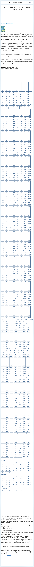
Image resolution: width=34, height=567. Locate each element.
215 (14, 131)
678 (10, 242)
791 (14, 269)
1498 (20, 456)
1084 (16, 342)
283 (29, 146)
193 (21, 125)
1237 (11, 385)
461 (6, 190)
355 (29, 163)
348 (3, 163)
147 (29, 113)
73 (2, 98)
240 (17, 136)
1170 (24, 365)
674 (25, 240)
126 (10, 110)
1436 (24, 438)
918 (10, 300)
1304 (28, 402)
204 (3, 129)
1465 (28, 446)
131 (29, 110)
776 (17, 265)
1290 (28, 398)
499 (29, 198)
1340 (3, 413)
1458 (28, 444)
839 (14, 281)
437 (6, 185)
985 (21, 315)
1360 (28, 417)
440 (17, 185)
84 (9, 100)
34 (23, 88)
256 (17, 140)
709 (6, 250)
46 (2, 92)
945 (21, 306)
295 (14, 150)
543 (14, 210)
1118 (11, 352)
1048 (11, 333)
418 (25, 179)
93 (9, 102)
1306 (7, 404)
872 (17, 288)
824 (17, 277)
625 (21, 229)
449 (21, 186)
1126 (15, 354)
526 (10, 206)
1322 (16, 408)
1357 (16, 417)
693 (6, 246)
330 (25, 158)
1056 (16, 335)
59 (16, 94)
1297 (28, 400)
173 (6, 121)
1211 (20, 377)
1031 (28, 327)
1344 (20, 413)
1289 (24, 398)
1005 (7, 321)
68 (16, 96)
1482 (11, 452)
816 (17, 275)
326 (10, 158)
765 (6, 263)
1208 (7, 377)
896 (17, 294)
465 (21, 190)
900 (3, 296)
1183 (20, 369)
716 (3, 252)
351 (14, 163)
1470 (20, 448)
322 (25, 156)
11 (6, 85)
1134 (20, 356)
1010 (28, 321)
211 (29, 129)
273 (21, 144)
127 (14, 110)
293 (6, 150)
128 (17, 110)
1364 (16, 419)
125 (6, 110)
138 (25, 111)
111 (13, 106)
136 (17, 111)
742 (10, 258)
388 (3, 173)
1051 (24, 333)
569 (21, 215)
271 (14, 144)
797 (6, 271)
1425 (7, 437)
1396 (3, 429)
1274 (20, 394)
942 (10, 306)
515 (29, 202)
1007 (16, 321)
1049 (16, 333)
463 (14, 190)
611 (29, 225)
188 (3, 125)
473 (21, 192)
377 (21, 169)
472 (17, 192)
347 (29, 161)
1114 (23, 350)
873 (21, 288)
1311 (28, 404)
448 (17, 186)
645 (6, 235)
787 (29, 267)
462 (10, 190)
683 (29, 242)
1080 (28, 340)
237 (6, 136)
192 (17, 125)
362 (25, 165)
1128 (24, 354)
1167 (11, 365)
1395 (28, 427)
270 (10, 144)
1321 (11, 408)
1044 (24, 331)
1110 (7, 350)
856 (17, 285)
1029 (20, 327)
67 (13, 96)
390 (10, 173)
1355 (7, 417)
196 (3, 127)
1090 (11, 344)
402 (25, 175)
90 (30, 100)
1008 (20, 321)
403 (29, 175)
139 (29, 111)
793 (21, 269)
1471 (24, 448)
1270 (3, 394)
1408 (24, 431)
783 (14, 267)
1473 (3, 450)
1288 (20, 398)
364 (3, 167)
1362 (7, 419)
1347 (3, 415)
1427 (16, 437)
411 (29, 177)
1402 (28, 429)
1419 (11, 435)
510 (10, 202)
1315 (16, 406)
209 (21, 129)
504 (17, 200)
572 (3, 217)
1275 (24, 394)
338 (25, 160)
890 (25, 292)
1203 (16, 375)
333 (6, 160)
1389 (3, 427)
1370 (11, 421)
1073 (28, 338)
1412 (11, 433)
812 (3, 275)
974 (10, 313)
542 (10, 210)
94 (13, 102)
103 (14, 104)
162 (25, 117)
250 (25, 138)
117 (6, 108)
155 (29, 115)
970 (25, 311)
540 (3, 210)
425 (21, 181)
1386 (20, 425)
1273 (16, 394)
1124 (7, 354)
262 (10, 142)
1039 (3, 331)
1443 (24, 440)
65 (6, 96)
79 (23, 98)
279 (14, 146)
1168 (15, 365)
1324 (24, 408)
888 (17, 292)
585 (21, 219)
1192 (28, 371)
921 (21, 300)
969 (21, 311)
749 (6, 260)
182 (10, 123)
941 (6, 306)
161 (21, 117)
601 (21, 223)
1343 (16, 413)
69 (20, 96)
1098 (16, 346)
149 (6, 115)
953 (21, 308)
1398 (11, 429)
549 (6, 211)
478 (10, 194)
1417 (3, 435)
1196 (15, 373)
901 (6, 296)
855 (14, 285)
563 (29, 213)
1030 (24, 327)
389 (6, 173)
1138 (7, 358)
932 (3, 304)
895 (14, 294)
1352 (24, 415)
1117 (7, 352)
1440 (11, 440)
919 (14, 300)
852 (3, 285)
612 (3, 227)
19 (2, 86)
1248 (28, 387)
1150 (28, 360)
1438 (3, 440)
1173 (7, 367)
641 (21, 233)
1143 (28, 358)
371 (29, 167)
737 (21, 256)
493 (6, 198)
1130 (3, 356)
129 (21, 110)
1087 (28, 342)
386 (25, 171)
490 (25, 196)
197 (6, 127)
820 (3, 277)
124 (3, 110)
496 (17, 198)
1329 (16, 410)
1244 (11, 387)
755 (29, 260)
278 (10, 146)
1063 (16, 336)
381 (6, 171)
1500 (28, 456)
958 (10, 310)
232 (17, 135)
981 (6, 315)
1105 (15, 348)
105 (21, 104)
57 (9, 94)
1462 (16, 446)
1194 (7, 373)
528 (17, 206)
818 (25, 275)
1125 (11, 354)
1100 (24, 346)
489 (21, 196)
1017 (28, 323)
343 (14, 161)
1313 (7, 406)
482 (25, 194)
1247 (24, 387)
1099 (20, 346)
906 (25, 296)
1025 (3, 327)
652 (3, 236)
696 (17, 246)
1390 (7, 427)
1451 (28, 442)
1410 (3, 433)
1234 (28, 383)
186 (25, 123)
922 (25, 300)
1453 (7, 444)
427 (29, 181)
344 (17, 161)
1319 (3, 408)
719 (14, 252)
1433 (11, 438)
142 (10, 113)
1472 (28, 448)
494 (10, 198)
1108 (28, 348)
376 (17, 169)
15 (20, 85)
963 (29, 310)
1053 (3, 335)
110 (10, 106)
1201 (7, 375)
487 (14, 196)
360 (17, 165)
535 (14, 208)
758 (10, 261)
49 (13, 92)
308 (3, 154)
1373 (24, 421)
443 (29, 185)
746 (25, 258)
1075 (7, 340)
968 (17, 311)
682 (25, 242)
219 (29, 131)
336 (17, 160)
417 (21, 179)
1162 (20, 363)
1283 (28, 396)
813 (6, 275)
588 (3, 221)
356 (3, 165)
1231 (16, 383)
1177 (24, 367)
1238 (16, 385)
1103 (7, 348)
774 (10, 265)
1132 (11, 356)
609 (21, 225)
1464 (24, 446)
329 (21, 158)
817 (21, 275)
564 (3, 215)
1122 (27, 352)
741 (6, 258)
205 (6, 129)
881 (21, 290)
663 (14, 238)
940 (3, 306)
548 (3, 211)
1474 (7, 450)
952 (17, 308)
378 (25, 169)
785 (21, 267)
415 (14, 179)
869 (6, 288)
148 (3, 115)
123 (28, 108)
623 (14, 229)
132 (3, 111)
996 (3, 319)
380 (3, 171)
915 (29, 298)
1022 (20, 325)
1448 (16, 442)
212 (3, 131)
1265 (11, 392)
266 (25, 142)
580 (3, 219)
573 (6, 217)
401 (21, 175)
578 (25, 217)
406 (10, 177)
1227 (28, 381)
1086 (24, 342)
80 (27, 98)
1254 (24, 388)
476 (3, 194)
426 (25, 181)
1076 (11, 340)
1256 (3, 390)
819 (29, 275)
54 (30, 92)
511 (14, 202)
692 (3, 246)
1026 (7, 327)
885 (6, 292)
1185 (28, 369)
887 (14, 292)
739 (29, 256)
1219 (24, 379)
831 (14, 279)
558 (10, 213)
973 (6, 313)
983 (14, 315)
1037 (24, 329)
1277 (3, 396)
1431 (3, 438)
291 (29, 148)
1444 (28, 440)
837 (6, 281)
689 (21, 244)
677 (6, 242)
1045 (28, 331)
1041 (11, 331)
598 (10, 223)
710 (10, 250)
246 (10, 138)
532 (3, 208)
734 (10, 256)
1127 (20, 354)
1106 (20, 348)
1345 (24, 413)
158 (10, 117)
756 (3, 261)
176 (17, 121)
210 (25, 129)
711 (14, 250)
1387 (24, 425)
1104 (11, 348)
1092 (20, 344)
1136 (28, 356)
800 (17, 271)
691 (29, 244)
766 (10, 263)
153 (21, 115)
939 (29, 304)
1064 (20, 336)
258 (25, 140)
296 (17, 150)
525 (6, 206)
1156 (24, 362)
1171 (28, 365)
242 (25, 136)
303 (14, 152)
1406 (16, 431)
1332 (28, 410)
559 (14, 213)
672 (17, 240)
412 (3, 179)
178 (25, 121)
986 (25, 315)
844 (3, 283)
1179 (3, 369)
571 (29, 215)
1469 (16, 448)
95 (16, 102)
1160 (11, 363)
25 (23, 86)
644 (3, 235)
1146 (11, 360)
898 (25, 294)
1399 (16, 429)
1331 (24, 410)
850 (25, 283)
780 (3, 267)
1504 (16, 458)
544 (17, 210)
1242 (3, 387)
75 (9, 98)
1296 (24, 400)
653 (6, 236)
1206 (28, 375)
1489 (11, 454)
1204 (20, 375)
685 (6, 244)
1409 (28, 431)
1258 (11, 390)
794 (25, 269)
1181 (11, 369)
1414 (20, 433)
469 (6, 192)
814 (10, 275)
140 (3, 113)
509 (6, 202)
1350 (16, 415)
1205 (24, 375)
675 (29, 240)
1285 (7, 398)
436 (3, 185)
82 (2, 100)
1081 (3, 342)
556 (3, 213)
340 (3, 161)
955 (29, 308)
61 (23, 94)
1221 (3, 381)
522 (25, 204)
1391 (11, 427)
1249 (3, 388)
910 (10, 298)
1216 (11, 379)
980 (3, 315)
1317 (24, 406)
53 (27, 92)
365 (6, 167)
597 (6, 223)
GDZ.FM (7, 2)
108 (3, 106)
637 (6, 233)
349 (6, 163)
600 (17, 223)
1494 (3, 456)
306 (25, 152)
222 (10, 133)
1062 (11, 336)
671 (14, 240)
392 (17, 173)
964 (3, 311)
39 (9, 90)
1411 (7, 433)
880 (17, 290)
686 (10, 244)
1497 (16, 456)
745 (21, 258)
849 (21, 283)
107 (29, 104)
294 (10, 150)
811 (29, 273)
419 (29, 179)
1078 (20, 340)
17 (27, 85)
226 (25, 133)
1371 (16, 421)
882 (25, 290)
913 (21, 298)
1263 (3, 392)
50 (16, 92)
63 (30, 94)
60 (20, 94)
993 (21, 317)
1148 (20, 360)
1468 (11, 448)
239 (14, 136)
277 (6, 146)
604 (3, 225)
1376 (7, 423)
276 (3, 146)
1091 (16, 344)
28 (2, 88)
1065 (24, 336)
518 (10, 204)
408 (17, 177)
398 (10, 175)
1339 (28, 412)
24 (20, 86)
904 (17, 296)
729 (21, 254)
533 (6, 208)
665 (21, 238)
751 (14, 260)
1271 (7, 394)
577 (21, 217)
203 (29, 127)
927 (14, 302)
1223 (11, 381)
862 (10, 286)
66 (9, 96)
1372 (20, 421)
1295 (20, 400)
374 (10, 169)
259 (29, 140)
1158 (3, 363)
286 (10, 148)
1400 (20, 429)
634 (25, 231)
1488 (7, 454)
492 (3, 198)
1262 (28, 390)
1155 (20, 362)
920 (17, 300)
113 (21, 106)
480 (17, 194)
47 (6, 92)
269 (6, 144)
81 (30, 98)
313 (21, 154)
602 (25, 223)
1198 (24, 373)
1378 (16, 423)
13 (13, 85)
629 (6, 231)
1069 (11, 338)
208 (17, 129)
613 (6, 227)
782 (10, 267)
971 (29, 311)
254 (10, 140)
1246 (20, 387)
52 (23, 92)
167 (14, 119)
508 (3, 202)
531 (29, 206)
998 (10, 319)
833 (21, 279)
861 (6, 286)
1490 (16, 454)
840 (17, 281)
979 (29, 313)
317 (6, 156)
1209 (11, 377)
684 (3, 244)
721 (21, 252)
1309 (20, 404)
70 (23, 96)
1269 (28, 392)
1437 (28, 438)
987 (29, 315)
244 (3, 138)
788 (3, 269)
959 (14, 310)
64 (2, 96)
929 (21, 302)
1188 (11, 371)
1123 (3, 354)
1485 (24, 452)
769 (21, 263)
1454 (11, 444)
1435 (20, 438)
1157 (28, 362)
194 (25, 125)
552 (17, 211)
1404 (7, 431)
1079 (24, 340)
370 (25, 167)
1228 (3, 383)
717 (6, 252)
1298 (3, 402)
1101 (28, 346)
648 (17, 235)
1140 (15, 358)
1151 (3, 362)
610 (25, 225)
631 (14, 231)
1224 (16, 381)
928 (17, 302)
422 (10, 181)
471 (14, 192)
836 (3, 281)
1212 (24, 377)
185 (21, 123)
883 (29, 290)
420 (3, 181)
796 (3, 271)
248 (17, 138)
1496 (11, 456)
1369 (7, 421)
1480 (3, 452)
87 (20, 100)
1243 (7, 387)
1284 (3, 398)
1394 (24, 427)
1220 (28, 379)
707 (29, 248)
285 (6, 148)
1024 (28, 325)
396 (3, 175)
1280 (16, 396)
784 (17, 267)
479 (14, 194)
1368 (3, 421)
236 (3, 136)
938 (25, 304)
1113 (19, 350)
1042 (16, 331)
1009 (24, 321)
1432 (7, 438)
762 (25, 261)
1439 (7, 440)
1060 (3, 336)
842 (25, 281)
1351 (20, 415)
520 (17, 204)
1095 (3, 346)
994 (25, 317)
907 (29, 296)
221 (6, 133)
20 (6, 86)
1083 (11, 342)
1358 (20, 417)
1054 (7, 335)
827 (29, 277)
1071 (20, 338)
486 (10, 196)
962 (25, 310)
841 (21, 281)
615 (14, 227)
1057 (20, 335)
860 (3, 286)
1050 (20, 333)
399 (14, 175)
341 (6, 161)
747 (29, 258)
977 (21, 313)
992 (17, 317)
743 (14, 258)
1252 (16, 388)
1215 (7, 379)
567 (14, 215)
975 (14, 313)
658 (25, 236)
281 (21, 146)
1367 (28, 419)
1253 (20, 388)
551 (14, 211)
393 (21, 173)
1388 (28, 425)
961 (21, 310)
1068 (7, 338)
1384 (11, 425)
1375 (3, 423)
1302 (20, 402)
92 (6, 102)
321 (21, 156)
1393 (20, 427)
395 (29, 173)
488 (17, 196)
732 (3, 256)
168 (17, 119)
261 (6, 142)
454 (10, 188)
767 (14, 263)
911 (14, 298)
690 (25, 244)
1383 (7, 425)
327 (14, 158)
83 (6, 100)
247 (14, 138)
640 (17, 233)
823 (14, 277)
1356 (11, 417)
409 (21, 177)
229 (6, 135)
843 (29, 281)
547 (29, 210)
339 (29, 160)
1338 (24, 412)
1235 (3, 385)
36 (30, 88)
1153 (11, 362)
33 (20, 88)
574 (10, 217)
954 (25, 308)
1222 (7, 381)
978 (25, 313)
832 (17, 279)
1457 (24, 444)
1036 (20, 329)
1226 (24, 381)
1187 (7, 371)
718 (10, 252)
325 (6, 158)
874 (25, 288)
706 (25, 248)
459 (29, 188)
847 (14, 283)
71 (27, 96)
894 (10, 294)
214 (10, 131)
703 (14, 248)
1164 (28, 363)
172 (3, 121)
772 (3, 265)
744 (17, 258)
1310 (24, 404)
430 (10, 183)
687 (14, 244)
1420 (16, 435)
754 (25, 260)
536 (17, 208)
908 (3, 298)
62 (27, 94)
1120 (19, 352)
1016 (24, 323)
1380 (24, 423)
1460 (7, 446)
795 (29, 269)
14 (16, 85)
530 (25, 206)
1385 (16, 425)
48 (9, 92)
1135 (24, 356)
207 (14, 129)
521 (21, 204)
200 (17, 127)
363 (29, 165)
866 (25, 286)
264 (17, 142)
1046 (3, 333)
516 (3, 204)
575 (14, 217)
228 (3, 135)
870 (10, 288)
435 (29, 183)
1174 (11, 367)
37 (2, 90)
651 (29, 235)
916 (3, 300)
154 (25, 115)
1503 (11, 458)
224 (17, 133)
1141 (20, 358)
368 (17, 167)
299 (29, 150)
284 (3, 148)
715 (29, 250)
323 (29, 156)
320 (17, 156)
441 (21, 185)
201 (21, 127)
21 (9, 86)
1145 (7, 360)
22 (13, 86)
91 (2, 102)
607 (14, 225)
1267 (20, 392)
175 (14, 121)
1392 (16, 427)
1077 (16, 340)
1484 (20, 452)
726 (10, 254)
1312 (3, 406)
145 (21, 113)
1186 (3, 371)
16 (23, 85)
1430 (28, 437)
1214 (3, 379)
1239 (20, 385)
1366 (24, 419)
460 (3, 190)
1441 (16, 440)
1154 (15, 362)
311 (14, 154)
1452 (3, 444)
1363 (11, 419)
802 (25, 271)
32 (16, 88)
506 (25, 200)
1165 (3, 365)
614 (10, 227)
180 (3, 123)
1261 (24, 390)
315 (29, 154)
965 (6, 311)
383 (14, 171)
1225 (20, 381)
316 (3, 156)
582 (10, 219)
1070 (16, 338)
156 (3, 117)
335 (14, 160)
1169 (20, 365)
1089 (7, 344)
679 (14, 242)
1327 (7, 410)
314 (25, 154)
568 (17, 215)
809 (21, 273)
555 (29, 211)
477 (6, 194)
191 (14, 125)
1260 (20, 390)
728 (17, 254)
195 (29, 125)
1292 (7, 400)
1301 (16, 402)
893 (6, 294)
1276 (28, 394)
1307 (11, 404)
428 (3, 183)
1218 (20, 379)
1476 (16, 450)
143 (14, 113)
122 (25, 108)
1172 (3, 367)
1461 (11, 446)
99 (30, 102)
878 (10, 290)
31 (13, 88)
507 (29, 200)
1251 (11, 388)
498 (25, 198)
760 (17, 261)
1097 (11, 346)
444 (3, 186)
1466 (3, 448)
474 (25, 192)
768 (17, 263)
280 (17, 146)
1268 (24, 392)
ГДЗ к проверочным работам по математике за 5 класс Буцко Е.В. (10, 67)
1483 (16, 452)
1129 (28, 354)
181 (6, 123)
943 (14, 306)
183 (14, 123)
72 (30, 96)
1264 (7, 392)
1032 (3, 329)
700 (3, 248)
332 (3, 160)
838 (10, 281)
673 (21, 240)
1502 (7, 458)
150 (10, 115)
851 (29, 283)
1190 (20, 371)
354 (25, 163)
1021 (16, 325)
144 (17, 113)
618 (25, 227)
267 (29, 142)
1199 (28, 373)
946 (25, 306)
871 (14, 288)
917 (6, 300)
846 (10, 283)
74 (6, 98)
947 (29, 306)
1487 (3, 454)
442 (25, 185)
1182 (15, 369)
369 (21, 167)
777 (21, 265)
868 (3, 288)
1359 (24, 417)
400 (17, 175)
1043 (20, 331)
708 (3, 250)
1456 (20, 444)
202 (25, 127)
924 (3, 302)
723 (29, 252)
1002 (26, 319)
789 (6, 269)
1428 (20, 437)
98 (27, 102)
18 (30, 85)
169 (21, 119)
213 (6, 131)
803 (29, 271)
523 (29, 204)
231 (14, 135)
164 (3, 119)
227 (29, 133)
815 (14, 275)
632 (17, 231)
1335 (11, 412)
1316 (20, 406)
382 (10, 171)
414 (10, 179)
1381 (28, 423)
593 (21, 221)
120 (17, 108)
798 (10, 271)
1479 (28, 450)
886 (10, 292)
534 (10, 208)
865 (21, 286)
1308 (16, 404)
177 (21, 121)
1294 (16, 400)
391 (14, 173)
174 (10, 121)
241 (21, 136)
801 (21, 271)
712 (17, 250)
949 (6, 308)
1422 (24, 435)
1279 (11, 396)
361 (21, 165)
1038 (28, 329)
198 (10, 127)
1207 (3, 377)
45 (30, 90)
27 (30, 86)
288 (17, 148)
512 (17, 202)
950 (10, 308)
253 (6, 140)
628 (3, 231)
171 (29, 119)
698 (25, 246)
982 (10, 315)
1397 (7, 429)
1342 (11, 413)
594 (25, 221)
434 (25, 183)
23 (16, 86)
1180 (7, 369)
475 (29, 192)
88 (23, 100)
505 (21, 200)
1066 (28, 336)
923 (29, 300)
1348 (7, 415)
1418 (7, 435)
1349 (11, 415)
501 (6, 200)
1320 (7, 408)
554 (25, 211)
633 (21, 231)
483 (29, 194)
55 (2, 94)
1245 (16, 387)
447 (14, 186)
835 (29, 279)
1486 (28, 452)
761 (21, 261)
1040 (7, 331)
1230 (11, 383)
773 (6, 265)
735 (14, 256)
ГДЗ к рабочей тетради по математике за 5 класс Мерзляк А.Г (9, 63)
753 (21, 260)
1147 (15, 360)
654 (10, 236)
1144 (3, 360)
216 (17, 131)
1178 (28, 367)
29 (6, 88)
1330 (20, 410)
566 (10, 215)
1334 (7, 412)
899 (29, 294)
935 (14, 304)
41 (16, 90)
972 (3, 313)
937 (21, 304)
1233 (24, 383)
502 (10, 200)
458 (25, 188)
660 (3, 238)
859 (29, 285)
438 (10, 185)
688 (17, 244)
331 (29, 158)
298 (25, 150)
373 (6, 169)
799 (14, 271)
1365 (20, 419)
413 (6, 179)
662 (10, 238)
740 (3, 258)
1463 (20, 446)
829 (6, 279)
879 (14, 290)
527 (14, 206)
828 (3, 279)
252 (3, 140)
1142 (24, 358)
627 (29, 229)
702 (10, 248)
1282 (24, 396)
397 (6, 175)
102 (10, 104)
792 (17, 269)
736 (17, 256)
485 (6, 196)
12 (9, 85)
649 (21, 235)
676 (3, 242)
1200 (3, 375)
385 (21, 171)
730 (25, 254)
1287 (16, 398)
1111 (11, 350)
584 (17, 219)
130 (25, 110)
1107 (24, 348)
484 (3, 196)
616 (17, 227)
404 (3, 177)
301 (6, 152)
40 (13, 90)
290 (25, 148)
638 (10, 233)
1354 (3, 417)
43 (23, 90)
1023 (24, 325)
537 (21, 208)
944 (17, 306)
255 (14, 140)
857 (21, 285)
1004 (3, 321)
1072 (24, 338)
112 (17, 106)
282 (25, 146)
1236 (7, 385)
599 (14, 223)
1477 (20, 450)
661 (6, 238)
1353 (28, 415)
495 (14, 198)
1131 (7, 356)
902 (10, 296)
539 (29, 208)
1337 (20, 412)
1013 (11, 323)
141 (6, 113)
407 (14, 177)
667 (29, 238)
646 (10, 235)
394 (25, 173)
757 (6, 261)
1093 (24, 344)
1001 (22, 319)
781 (6, 267)
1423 (28, 435)
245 (6, 138)
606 (10, 225)
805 (6, 273)
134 (10, 111)
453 (6, 188)
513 (21, 202)
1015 (20, 323)
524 (3, 206)
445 (6, 186)
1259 (16, 390)
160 (17, 117)
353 (21, 163)
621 (6, 229)
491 (29, 196)
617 (21, 227)
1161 (15, 363)
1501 (3, 458)
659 (29, 236)
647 (14, 235)
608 (17, 225)
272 (17, 144)
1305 (3, 404)
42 (20, 90)
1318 (28, 406)
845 (6, 283)
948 (3, 308)
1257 (7, 390)
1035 (16, 329)
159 (14, 117)
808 (17, 273)
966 (10, 311)
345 (21, 161)
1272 (11, 394)
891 (29, 292)
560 (17, 213)
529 (21, 206)
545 (21, 210)
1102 (3, 348)
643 (29, 233)
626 (25, 229)
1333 (3, 412)
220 (3, 133)
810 (25, 273)
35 (27, 88)
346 (25, 161)
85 (13, 100)
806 (10, 273)
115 (28, 106)
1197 (20, 373)
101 (6, 104)
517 (6, 204)
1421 (20, 435)
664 (17, 238)
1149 (24, 360)
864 (17, 286)
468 (3, 192)
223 (14, 133)
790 (10, 269)
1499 (24, 456)
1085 (20, 342)
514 (25, 202)
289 (21, 148)
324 (3, 158)
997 (6, 319)
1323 (20, 408)
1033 (7, 329)
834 (25, 279)
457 (21, 188)
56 (6, 94)
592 (17, 221)
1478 (24, 450)
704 (17, 248)
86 (16, 100)
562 (25, 213)
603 (29, 223)
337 (21, 160)
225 (21, 133)
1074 (3, 340)
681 (21, 242)
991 (14, 317)
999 (14, 319)
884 (3, 292)
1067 (3, 338)
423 (14, 181)
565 (6, 215)
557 (6, 213)
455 (14, 188)
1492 (24, 454)
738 (25, 256)
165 (6, 119)
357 (6, 165)
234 (25, 135)
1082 (7, 342)
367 (14, 167)
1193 (3, 373)
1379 (20, 423)
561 (21, 213)
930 (25, 302)
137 (21, 111)
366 (10, 167)
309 (6, 154)
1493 (28, 454)
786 (25, 267)
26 (27, 86)
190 (10, 125)
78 (20, 98)
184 (17, 123)
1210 (16, 377)
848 (17, 283)
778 (25, 265)
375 (14, 169)
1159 (7, 363)
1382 (3, 425)
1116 (3, 352)
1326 (3, 410)
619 (29, 227)
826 (25, 277)
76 (13, 98)
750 (10, 260)
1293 (11, 400)
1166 (7, 365)
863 (14, 286)
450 (25, 186)
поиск (29, 2)
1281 (20, 396)
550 (10, 211)
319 (14, 156)
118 (10, 108)
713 (21, 250)
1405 (11, 431)
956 (3, 310)
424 (17, 181)
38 (6, 90)
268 (3, 144)
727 (14, 254)
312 (17, 154)
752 (17, 260)
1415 (24, 433)
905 (21, 296)
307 (29, 152)
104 (17, 104)
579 (29, 217)
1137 (3, 358)
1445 (3, 442)
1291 (3, 400)
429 (6, 183)
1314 (11, 406)
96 (20, 102)
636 (3, 233)
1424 (3, 437)
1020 (11, 325)
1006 (11, 321)
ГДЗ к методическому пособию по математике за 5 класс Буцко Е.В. (10, 68)
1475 (11, 450)
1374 (28, 421)
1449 (20, 442)
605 (6, 225)
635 (29, 231)
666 (25, 238)
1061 (7, 336)
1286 (11, 398)
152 (17, 115)
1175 (15, 367)
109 (6, 106)
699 (29, 246)
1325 (28, 408)
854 (10, 285)
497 (21, 198)
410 (25, 177)
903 (14, 296)
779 (29, 265)
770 (25, 263)
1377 (11, 423)
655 (14, 236)
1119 (15, 352)
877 (6, 290)
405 (6, 177)
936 (17, 304)
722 (25, 252)
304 (17, 152)
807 (14, 273)
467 (29, 190)
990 (10, 317)
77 (16, 98)
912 (17, 298)
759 (14, 261)
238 (10, 136)
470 (10, 192)
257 (21, 140)
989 (6, 317)
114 (24, 106)
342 (10, 161)
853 (6, 285)
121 (21, 108)
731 (29, 254)
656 (17, 236)
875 (29, 288)
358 (10, 165)
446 (10, 186)
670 (10, 240)
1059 (28, 335)
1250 (7, 388)
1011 (3, 323)
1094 (28, 344)
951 (14, 308)
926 (10, 302)
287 (14, 148)
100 (3, 104)
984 (17, 315)
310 (10, 154)
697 (21, 246)
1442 (20, 440)
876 (3, 290)
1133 (15, 356)
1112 (15, 350)
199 (14, 127)
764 (3, 263)
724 (3, 254)
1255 (28, 388)
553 (21, 211)
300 (3, 152)
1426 (11, 437)
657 (21, 236)
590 (10, 221)
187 (29, 123)
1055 (11, 335)
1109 (3, 350)
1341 (7, 413)
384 (17, 171)
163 (29, 117)
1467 (7, 448)
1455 (16, 444)
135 (14, 111)
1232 (20, 383)
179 (29, 121)
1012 (7, 323)
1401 (24, 429)
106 (25, 104)
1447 (11, 442)
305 (21, 152)
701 (6, 248)
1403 (3, 431)
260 (3, 142)
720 (17, 252)
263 (14, 142)
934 (10, 304)
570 (25, 215)
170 (25, 119)
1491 (20, 454)
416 (17, 179)
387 (29, 171)
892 (3, 294)
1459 (3, 446)
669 (6, 240)
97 (23, 102)
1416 (28, 433)
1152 (7, 362)
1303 (24, 402)
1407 (20, 431)
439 (14, 185)
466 (25, 190)
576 (17, 217)
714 (25, 250)
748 (3, 260)
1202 (11, 375)
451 (29, 186)
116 (2, 108)
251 (29, 138)
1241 (28, 385)
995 (29, 317)
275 (29, 144)
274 (25, 144)
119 (13, 108)
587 (29, 219)
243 (29, 136)
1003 (31, 319)
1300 (11, 402)
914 (25, 298)
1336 (16, 412)
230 (10, 135)
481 (21, 194)
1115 (27, 350)
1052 (28, 333)
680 (17, 242)
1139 (11, 358)
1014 (16, 323)
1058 (24, 335)
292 (3, 150)
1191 (24, 371)
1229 (7, 383)
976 (17, 313)
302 (10, 152)
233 (21, 135)
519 (14, 204)
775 (14, 265)
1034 (11, 329)
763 (29, 261)
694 (10, 246)
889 (21, 292)
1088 (3, 344)
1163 (24, 363)
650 (25, 235)
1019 (7, 325)
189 (6, 125)
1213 (28, 377)
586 (25, 219)
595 (29, 221)
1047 (7, 333)
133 (6, 111)
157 (6, 117)
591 (14, 221)
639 (14, 233)
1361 (3, 419)
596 (3, 223)
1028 (16, 327)
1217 (16, 379)
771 (29, 263)
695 (14, 246)
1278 (7, 396)
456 (17, 188)
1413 (16, 433)
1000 (18, 319)
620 (3, 229)
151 (14, 115)
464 (17, 190)
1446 (7, 442)
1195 (11, 373)
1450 (24, 442)
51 (20, 92)
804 (3, 273)
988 (3, 317)
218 (25, 131)
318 (10, 156)
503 (14, 200)
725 (6, 254)
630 (10, 231)
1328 (11, 410)
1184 (24, 369)
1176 (20, 367)
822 (10, 277)
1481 (7, 452)
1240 (24, 385)
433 (21, 183)
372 (3, 169)
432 (17, 183)
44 (27, 90)
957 (6, 310)
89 (27, 100)
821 (6, 277)
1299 (7, 402)
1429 (24, 437)
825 (21, 277)
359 (14, 165)
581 (6, 219)
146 (25, 113)
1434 (16, 438)
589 (6, 221)
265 (21, 142)
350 (10, 163)
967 (14, 311)
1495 (7, 456)
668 (3, 240)
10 (2, 85)
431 (14, 183)
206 (10, 129)
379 (29, 169)
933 (6, 304)
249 (21, 138)
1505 (20, 458)
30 (9, 88)
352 (17, 163)
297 (21, 150)
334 (10, 160)
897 (21, 294)
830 (10, 279)
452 (3, 188)
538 (25, 208)
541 (6, 210)
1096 (7, 346)
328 (17, 158)
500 (3, 200)
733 (6, 256)
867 (29, 286)
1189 (15, 371)
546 (25, 210)
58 (13, 94)
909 (6, 298)
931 (29, 302)
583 (14, 219)
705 (21, 248)
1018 (3, 325)
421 (6, 181)
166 (10, 119)
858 (25, 285)
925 (6, 302)
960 (17, 310)
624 (17, 229)
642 (25, 233)
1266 (16, 392)
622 (10, 229)
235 (29, 135)
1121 (23, 352)
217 (21, 131)
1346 (28, 413)
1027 (11, 327)
